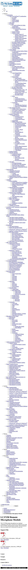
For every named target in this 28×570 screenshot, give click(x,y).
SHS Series (11, 22)
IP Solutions (9, 225)
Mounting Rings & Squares (21, 148)
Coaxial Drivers (15, 47)
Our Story (8, 497)
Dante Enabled (15, 21)
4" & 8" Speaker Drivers (17, 44)
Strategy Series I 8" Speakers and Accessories (21, 40)
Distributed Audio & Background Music (15, 426)
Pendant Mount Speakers (15, 61)
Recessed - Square (19, 138)
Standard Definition (16, 354)
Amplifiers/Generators (14, 172)
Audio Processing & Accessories (16, 259)
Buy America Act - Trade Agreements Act (15, 377)
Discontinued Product (11, 378)
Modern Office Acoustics (12, 446)
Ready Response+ (10, 454)
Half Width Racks (16, 290)
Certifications (12, 473)
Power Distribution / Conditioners (16, 263)
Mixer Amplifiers (13, 197)
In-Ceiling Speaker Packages (18, 42)
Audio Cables (12, 357)
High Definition (15, 356)
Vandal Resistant (16, 57)
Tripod (13, 322)
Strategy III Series (16, 27)
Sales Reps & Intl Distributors (13, 499)
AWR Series (18, 293)
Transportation (9, 444)
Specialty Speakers (13, 152)
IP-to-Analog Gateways (17, 236)
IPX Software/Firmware (17, 240)
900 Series (17, 300)
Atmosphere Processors (14, 170)
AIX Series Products (14, 226)
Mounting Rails (18, 147)
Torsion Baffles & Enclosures (19, 133)
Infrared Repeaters (13, 361)
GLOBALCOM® (13, 421)
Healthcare (8, 436)
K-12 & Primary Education (12, 442)
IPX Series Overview (14, 420)
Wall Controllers (15, 254)
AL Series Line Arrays (17, 111)
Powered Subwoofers (20, 160)
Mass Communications (11, 387)
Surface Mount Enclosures (21, 146)
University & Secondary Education (14, 437)
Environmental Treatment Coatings (17, 362)
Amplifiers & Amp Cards (15, 369)
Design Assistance (10, 451)
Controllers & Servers (14, 209)
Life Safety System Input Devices (16, 218)
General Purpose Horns (20, 85)
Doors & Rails (15, 304)
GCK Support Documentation (16, 471)
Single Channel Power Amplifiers (19, 182)
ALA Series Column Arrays (18, 110)
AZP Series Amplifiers (17, 188)
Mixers (13, 201)
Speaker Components (14, 114)
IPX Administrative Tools (18, 237)
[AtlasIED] (11, 6)
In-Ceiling (14, 17)
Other (13, 305)
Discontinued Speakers (14, 379)
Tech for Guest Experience (12, 448)
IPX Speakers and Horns (17, 233)
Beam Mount (15, 56)
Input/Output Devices (14, 373)
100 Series (14, 280)
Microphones (12, 317)
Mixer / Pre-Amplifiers (14, 199)
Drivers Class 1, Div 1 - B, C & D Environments (21, 90)
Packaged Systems (10, 415)
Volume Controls (13, 343)
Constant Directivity (19, 84)
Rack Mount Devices (17, 253)
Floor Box (14, 351)
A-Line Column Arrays (17, 112)
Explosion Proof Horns (17, 88)
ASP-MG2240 (15, 174)
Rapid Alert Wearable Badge (15, 227)
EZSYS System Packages (15, 417)
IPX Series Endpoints (14, 399)
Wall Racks (11, 281)
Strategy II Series (16, 31)
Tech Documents (10, 468)
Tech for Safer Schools (11, 445)
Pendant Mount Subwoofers (18, 70)
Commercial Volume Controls (19, 344)
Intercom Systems (10, 408)
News (7, 500)
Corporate (8, 435)
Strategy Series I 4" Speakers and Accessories (21, 35)
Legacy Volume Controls (17, 348)
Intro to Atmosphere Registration (16, 484)
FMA (13, 275)
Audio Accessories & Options (13, 342)
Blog (7, 475)
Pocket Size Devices (16, 251)
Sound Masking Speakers (15, 64)
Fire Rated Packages (16, 163)
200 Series (14, 278)
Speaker (14, 331)
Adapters (17, 103)
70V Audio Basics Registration (16, 482)
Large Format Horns (16, 73)
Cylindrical (17, 134)
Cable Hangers (18, 335)
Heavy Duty (15, 320)
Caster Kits (14, 303)
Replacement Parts (19, 340)
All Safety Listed (16, 48)
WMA (13, 282)
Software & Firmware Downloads (17, 256)
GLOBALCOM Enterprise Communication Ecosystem (15, 395)
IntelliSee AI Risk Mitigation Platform (18, 231)
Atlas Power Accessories (14, 267)
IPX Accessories (16, 238)
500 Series (14, 277)
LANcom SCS (6, 512)
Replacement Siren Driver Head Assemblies (21, 100)
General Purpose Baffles (20, 125)
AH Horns (17, 74)
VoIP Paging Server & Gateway (16, 241)
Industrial (8, 441)
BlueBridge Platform (14, 250)
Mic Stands (11, 318)
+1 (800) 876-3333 (5, 504)
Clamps (16, 336)
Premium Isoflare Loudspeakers (16, 365)
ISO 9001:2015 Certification (7, 565)
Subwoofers (12, 65)
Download (6, 539)
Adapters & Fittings (19, 334)
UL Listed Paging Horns (20, 83)
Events (7, 476)
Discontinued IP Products (15, 383)
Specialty (14, 325)
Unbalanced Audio (16, 358)
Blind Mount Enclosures (20, 123)
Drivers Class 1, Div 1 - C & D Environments (21, 93)
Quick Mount (18, 339)
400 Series (17, 299)
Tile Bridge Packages (17, 45)
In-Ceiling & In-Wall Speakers (19, 164)
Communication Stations (14, 211)
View (2, 539)
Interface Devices (13, 213)
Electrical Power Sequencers (15, 264)
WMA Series (18, 291)
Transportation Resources (15, 463)
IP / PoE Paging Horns (20, 79)
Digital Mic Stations (13, 368)
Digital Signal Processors (15, 366)
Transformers (15, 120)
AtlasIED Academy (10, 480)
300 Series (14, 285)
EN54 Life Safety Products (18, 165)
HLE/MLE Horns (19, 94)
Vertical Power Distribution (15, 266)
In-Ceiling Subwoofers (17, 66)
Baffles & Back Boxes (17, 121)
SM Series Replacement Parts (18, 60)
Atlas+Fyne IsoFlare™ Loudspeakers (17, 16)
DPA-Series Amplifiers (17, 191)
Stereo (13, 345)
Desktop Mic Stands (19, 326)
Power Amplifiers (13, 181)
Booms (13, 329)
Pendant (14, 18)
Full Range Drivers (19, 116)
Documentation (6, 511)
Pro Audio (17, 156)
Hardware (14, 308)
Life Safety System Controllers (16, 217)
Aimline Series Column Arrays (19, 109)
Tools (7, 457)
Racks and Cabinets (10, 271)
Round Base (15, 321)
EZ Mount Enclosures (20, 124)
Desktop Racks (15, 298)
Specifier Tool (12, 461)
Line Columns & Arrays (14, 107)
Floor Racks (12, 272)
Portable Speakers (13, 151)
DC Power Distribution (14, 269)
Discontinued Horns (13, 380)
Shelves (14, 311)
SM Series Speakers (16, 54)
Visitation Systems (13, 412)
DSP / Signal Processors (11, 242)
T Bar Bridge (18, 150)
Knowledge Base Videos (14, 490)
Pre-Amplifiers (15, 200)
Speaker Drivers (15, 115)
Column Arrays (12, 375)
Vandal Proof (18, 127)
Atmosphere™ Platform (14, 243)
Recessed (17, 130)
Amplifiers (8, 179)
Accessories (14, 102)
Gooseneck (17, 338)
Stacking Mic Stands (16, 323)
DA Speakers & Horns (14, 374)
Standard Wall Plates (16, 352)
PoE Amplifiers (12, 204)
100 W (16, 97)
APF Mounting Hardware (21, 105)
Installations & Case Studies (12, 467)
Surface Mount (15, 20)
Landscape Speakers (16, 154)
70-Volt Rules (12, 459)
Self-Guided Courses (14, 481)
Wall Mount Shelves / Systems (19, 313)
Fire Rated (17, 142)
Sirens (13, 96)
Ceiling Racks (15, 289)
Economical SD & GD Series (18, 43)
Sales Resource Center (11, 494)
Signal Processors (16, 245)
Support (8, 450)
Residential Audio (16, 155)
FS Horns (17, 75)
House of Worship (10, 440)
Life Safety (11, 161)
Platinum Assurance (10, 453)
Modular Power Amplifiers (15, 192)
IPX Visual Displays (16, 234)
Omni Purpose (18, 78)
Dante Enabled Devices (12, 364)
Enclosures (14, 168)
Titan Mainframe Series (17, 196)
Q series (17, 128)
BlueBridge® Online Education (19, 258)
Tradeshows (12, 477)
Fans (13, 307)
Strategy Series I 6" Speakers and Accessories (21, 37)
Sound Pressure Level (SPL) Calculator (18, 462)
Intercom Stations (13, 411)
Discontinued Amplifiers (14, 382)
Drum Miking (18, 327)
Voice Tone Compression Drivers (19, 166)
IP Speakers (12, 62)
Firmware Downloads (17, 249)
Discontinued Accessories (15, 384)
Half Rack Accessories (20, 294)
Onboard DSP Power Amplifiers (16, 187)
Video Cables (12, 353)
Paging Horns (15, 76)
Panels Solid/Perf (16, 309)
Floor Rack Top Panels (17, 314)
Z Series (14, 173)
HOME (5, 508)
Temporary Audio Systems (15, 416)
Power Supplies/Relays (14, 268)
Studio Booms (15, 330)
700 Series (14, 276)
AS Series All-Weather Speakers (19, 53)
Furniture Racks (15, 296)
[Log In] (4, 9)
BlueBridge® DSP (13, 431)
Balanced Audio (15, 360)
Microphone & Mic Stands (12, 316)
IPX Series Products (13, 232)
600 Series (14, 284)
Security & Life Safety (11, 419)
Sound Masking (9, 169)
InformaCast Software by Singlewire (18, 229)
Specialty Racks (12, 287)
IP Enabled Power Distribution (16, 262)
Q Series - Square (19, 129)
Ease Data (11, 472)
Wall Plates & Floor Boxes (15, 349)
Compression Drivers (20, 98)
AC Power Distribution (11, 260)
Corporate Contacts (10, 498)
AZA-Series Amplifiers (17, 190)
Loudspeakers (9, 15)
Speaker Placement (13, 458)
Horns (10, 71)
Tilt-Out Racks (15, 286)
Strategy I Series (15, 33)
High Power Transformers (21, 106)
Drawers (14, 312)
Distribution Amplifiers (17, 203)
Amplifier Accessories (14, 205)
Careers (8, 502)
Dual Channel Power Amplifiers (19, 183)
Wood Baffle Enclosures (17, 58)
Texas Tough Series (16, 273)
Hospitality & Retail (10, 439)
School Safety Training (14, 479)
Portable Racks (15, 295)
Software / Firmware (11, 493)
